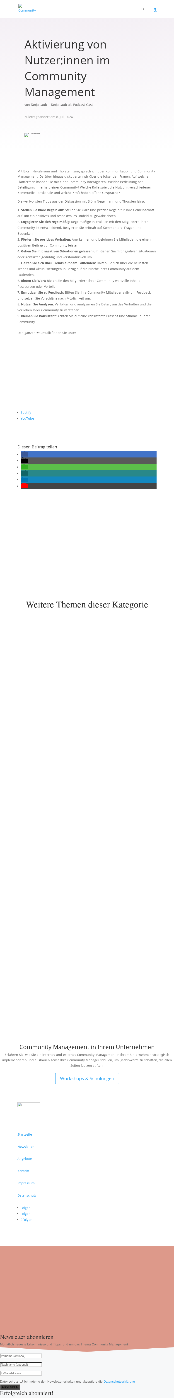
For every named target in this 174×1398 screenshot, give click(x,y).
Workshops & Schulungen (87, 1078)
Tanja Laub (39, 104)
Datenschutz (26, 1195)
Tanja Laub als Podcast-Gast (72, 104)
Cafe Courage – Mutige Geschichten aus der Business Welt (77, 986)
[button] (24, 454)
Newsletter (25, 1146)
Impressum (26, 1183)
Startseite (24, 1134)
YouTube (27, 418)
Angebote (24, 1158)
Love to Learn (34, 715)
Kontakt (39, 533)
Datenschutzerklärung (119, 1381)
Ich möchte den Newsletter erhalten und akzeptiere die (79, 1381)
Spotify (26, 412)
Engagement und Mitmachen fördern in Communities (73, 850)
